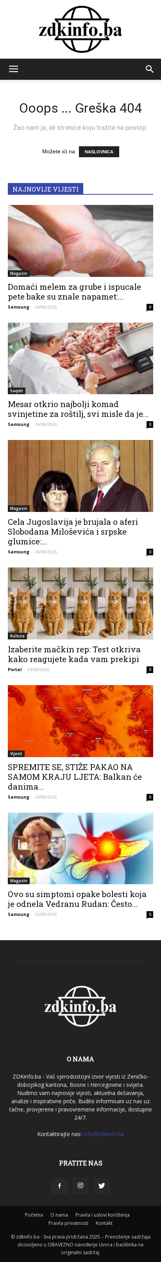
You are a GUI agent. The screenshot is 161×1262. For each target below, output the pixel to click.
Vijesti (16, 753)
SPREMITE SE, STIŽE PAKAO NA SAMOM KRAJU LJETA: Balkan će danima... (75, 776)
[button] (150, 69)
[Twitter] (101, 1186)
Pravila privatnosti (68, 1223)
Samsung (18, 307)
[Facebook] (59, 1186)
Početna (34, 1215)
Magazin (18, 273)
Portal (15, 669)
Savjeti (16, 390)
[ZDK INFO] (80, 29)
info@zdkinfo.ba (103, 1134)
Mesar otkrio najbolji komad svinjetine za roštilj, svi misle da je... (78, 409)
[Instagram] (80, 1186)
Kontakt (104, 1223)
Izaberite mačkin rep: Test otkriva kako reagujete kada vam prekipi (74, 654)
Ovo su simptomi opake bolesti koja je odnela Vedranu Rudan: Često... (77, 899)
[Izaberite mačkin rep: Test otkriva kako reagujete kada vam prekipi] (80, 603)
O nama (59, 1215)
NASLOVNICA (99, 151)
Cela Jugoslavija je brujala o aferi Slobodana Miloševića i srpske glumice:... (73, 531)
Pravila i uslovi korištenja (102, 1215)
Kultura (17, 636)
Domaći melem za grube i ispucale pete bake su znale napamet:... (74, 291)
